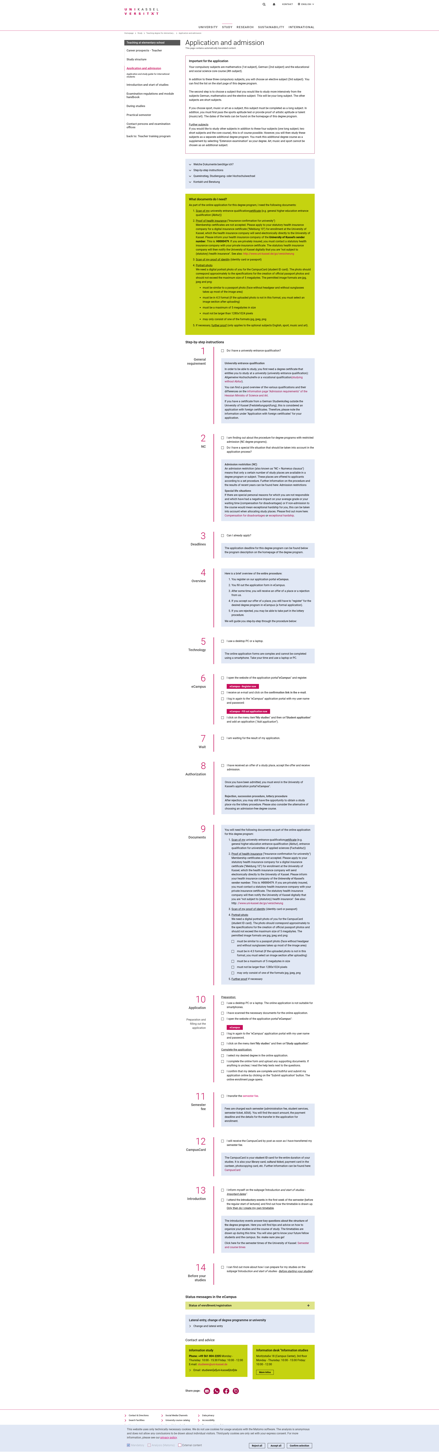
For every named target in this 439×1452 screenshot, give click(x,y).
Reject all (257, 1445)
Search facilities (137, 1420)
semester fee (250, 1096)
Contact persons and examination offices (148, 125)
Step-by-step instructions (208, 170)
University (208, 27)
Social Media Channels (176, 1415)
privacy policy (168, 1437)
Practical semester (139, 115)
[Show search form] (264, 4)
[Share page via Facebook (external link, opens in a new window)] (226, 1393)
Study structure (136, 59)
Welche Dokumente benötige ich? (213, 164)
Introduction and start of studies (148, 84)
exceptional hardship (281, 515)
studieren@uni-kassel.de (212, 1364)
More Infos (266, 1372)
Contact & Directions (139, 1415)
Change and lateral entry (208, 1326)
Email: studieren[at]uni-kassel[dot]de (215, 1370)
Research (245, 27)
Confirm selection (299, 1445)
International (302, 27)
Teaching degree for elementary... (160, 33)
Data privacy (208, 1415)
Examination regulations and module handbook (150, 95)
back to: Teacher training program (149, 136)
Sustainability (271, 27)
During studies (136, 106)
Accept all (276, 1445)
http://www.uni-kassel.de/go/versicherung (268, 253)
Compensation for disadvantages (245, 515)
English (308, 4)
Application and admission (190, 33)
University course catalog (177, 1420)
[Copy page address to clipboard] (236, 1393)
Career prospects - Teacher (144, 50)
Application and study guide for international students (148, 75)
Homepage (129, 33)
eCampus (235, 1027)
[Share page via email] (207, 1393)
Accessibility (208, 1420)
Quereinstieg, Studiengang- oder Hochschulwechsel (224, 176)
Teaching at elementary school (145, 42)
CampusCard (232, 1170)
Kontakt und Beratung (206, 181)
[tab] (250, 1306)
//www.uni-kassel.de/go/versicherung (260, 903)
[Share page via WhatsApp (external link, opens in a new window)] (216, 1393)
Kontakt (287, 4)
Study (227, 27)
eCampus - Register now (243, 686)
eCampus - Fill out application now (248, 711)
